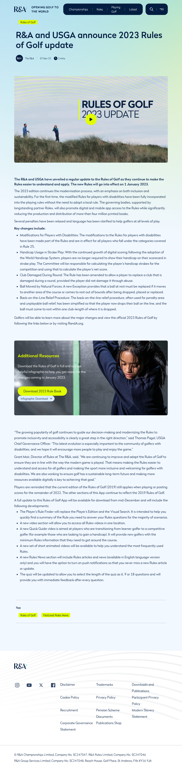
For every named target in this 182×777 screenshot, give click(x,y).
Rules (100, 9)
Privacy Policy (106, 697)
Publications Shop (109, 723)
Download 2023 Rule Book (42, 391)
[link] (42, 391)
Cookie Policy (69, 697)
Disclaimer (67, 684)
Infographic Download (34, 398)
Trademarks (104, 684)
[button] (151, 9)
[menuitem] (20, 9)
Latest (133, 9)
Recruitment (69, 710)
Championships (78, 9)
